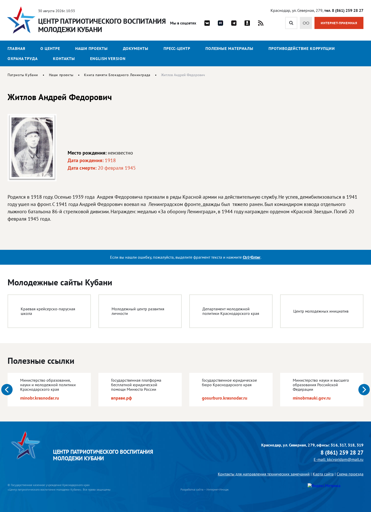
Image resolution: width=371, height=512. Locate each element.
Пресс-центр (177, 48)
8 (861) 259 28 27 (342, 452)
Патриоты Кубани (23, 75)
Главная (16, 48)
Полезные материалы (229, 48)
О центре (50, 48)
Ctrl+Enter (251, 257)
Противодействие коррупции (302, 48)
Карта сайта (323, 473)
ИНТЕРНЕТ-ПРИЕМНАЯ (339, 23)
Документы (135, 48)
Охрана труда (23, 58)
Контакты (64, 58)
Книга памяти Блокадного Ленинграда (117, 75)
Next (364, 389)
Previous (7, 389)
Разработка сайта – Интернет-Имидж (204, 489)
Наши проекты (91, 48)
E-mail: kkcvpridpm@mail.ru (338, 459)
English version (108, 58)
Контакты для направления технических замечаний (264, 473)
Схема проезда (350, 473)
